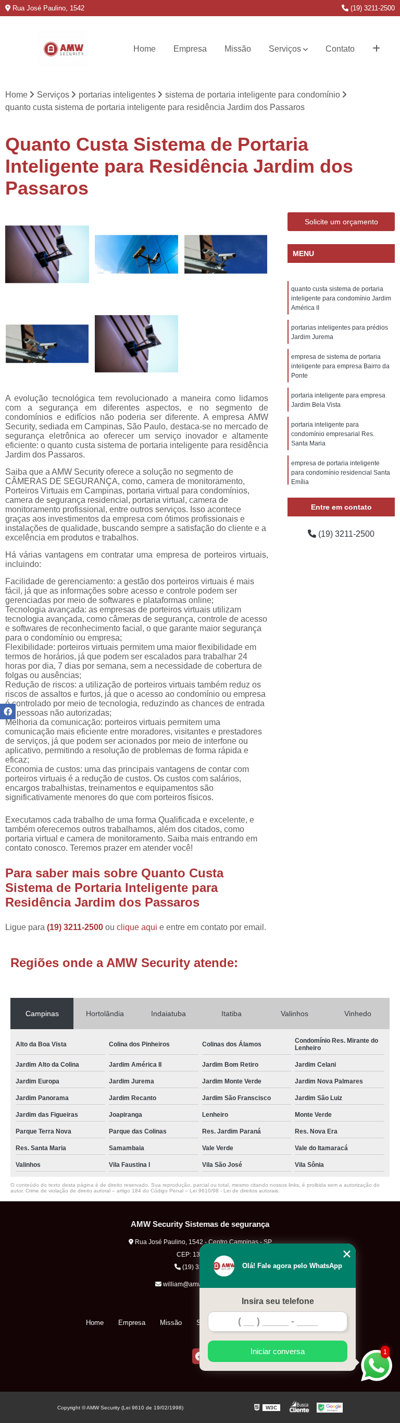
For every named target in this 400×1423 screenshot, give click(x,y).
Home (144, 48)
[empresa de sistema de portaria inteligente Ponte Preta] (137, 254)
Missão (237, 48)
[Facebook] (8, 711)
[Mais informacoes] (376, 49)
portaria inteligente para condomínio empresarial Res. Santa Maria (332, 434)
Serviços (285, 48)
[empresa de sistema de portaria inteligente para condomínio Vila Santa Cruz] (47, 344)
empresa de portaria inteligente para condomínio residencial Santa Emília (340, 473)
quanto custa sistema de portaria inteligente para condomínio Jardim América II (341, 298)
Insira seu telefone (278, 1301)
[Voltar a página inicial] (63, 49)
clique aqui (137, 927)
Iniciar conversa (278, 1351)
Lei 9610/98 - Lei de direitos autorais (234, 1190)
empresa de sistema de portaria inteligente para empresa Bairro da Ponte (340, 366)
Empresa (190, 48)
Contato (340, 48)
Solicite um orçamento (341, 222)
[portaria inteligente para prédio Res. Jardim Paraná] (226, 254)
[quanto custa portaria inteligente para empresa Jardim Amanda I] (47, 254)
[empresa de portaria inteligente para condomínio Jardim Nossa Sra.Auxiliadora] (137, 344)
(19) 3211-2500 (371, 8)
